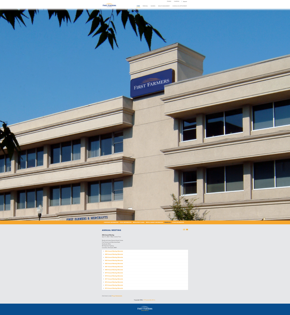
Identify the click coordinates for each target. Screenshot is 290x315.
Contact (169, 1)
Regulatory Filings (138, 222)
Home (138, 6)
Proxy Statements (117, 296)
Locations (176, 1)
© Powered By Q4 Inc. (149, 300)
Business (153, 6)
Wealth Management (164, 6)
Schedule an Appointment (180, 6)
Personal (145, 6)
